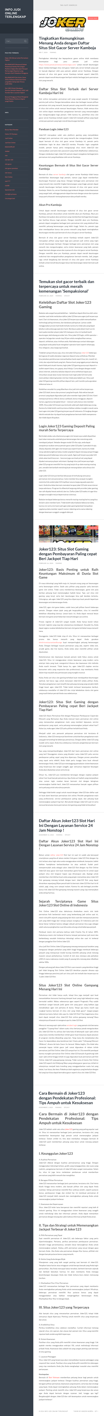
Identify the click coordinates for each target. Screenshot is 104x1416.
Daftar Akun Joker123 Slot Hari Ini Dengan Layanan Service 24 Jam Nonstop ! (67, 825)
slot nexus (8, 173)
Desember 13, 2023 (46, 835)
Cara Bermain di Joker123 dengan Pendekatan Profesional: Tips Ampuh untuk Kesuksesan (67, 1098)
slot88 (7, 185)
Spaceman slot (10, 190)
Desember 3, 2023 (46, 1107)
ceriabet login (71, 1025)
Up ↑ (96, 1411)
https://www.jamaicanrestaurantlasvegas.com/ (57, 64)
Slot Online (8, 177)
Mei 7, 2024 (43, 52)
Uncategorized (10, 198)
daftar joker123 (56, 855)
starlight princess (11, 194)
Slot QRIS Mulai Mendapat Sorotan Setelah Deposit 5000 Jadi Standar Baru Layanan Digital (16, 90)
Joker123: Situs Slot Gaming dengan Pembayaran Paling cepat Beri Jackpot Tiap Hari (68, 554)
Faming (53, 52)
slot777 (7, 181)
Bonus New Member (11, 130)
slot (6, 155)
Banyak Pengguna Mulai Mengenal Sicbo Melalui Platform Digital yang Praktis (16, 99)
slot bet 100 (9, 160)
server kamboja (59, 174)
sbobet (7, 151)
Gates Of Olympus (11, 134)
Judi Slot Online (10, 143)
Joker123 (85, 353)
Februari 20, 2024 (46, 296)
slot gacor (8, 164)
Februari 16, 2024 (46, 563)
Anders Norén (87, 1411)
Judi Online (8, 138)
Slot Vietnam (54, 1377)
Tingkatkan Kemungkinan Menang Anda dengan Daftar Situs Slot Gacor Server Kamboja (67, 43)
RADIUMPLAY (10, 147)
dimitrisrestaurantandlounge (50, 642)
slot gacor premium (11, 168)
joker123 (68, 1129)
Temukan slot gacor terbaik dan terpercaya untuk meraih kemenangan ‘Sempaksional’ (66, 286)
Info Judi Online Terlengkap (15, 13)
